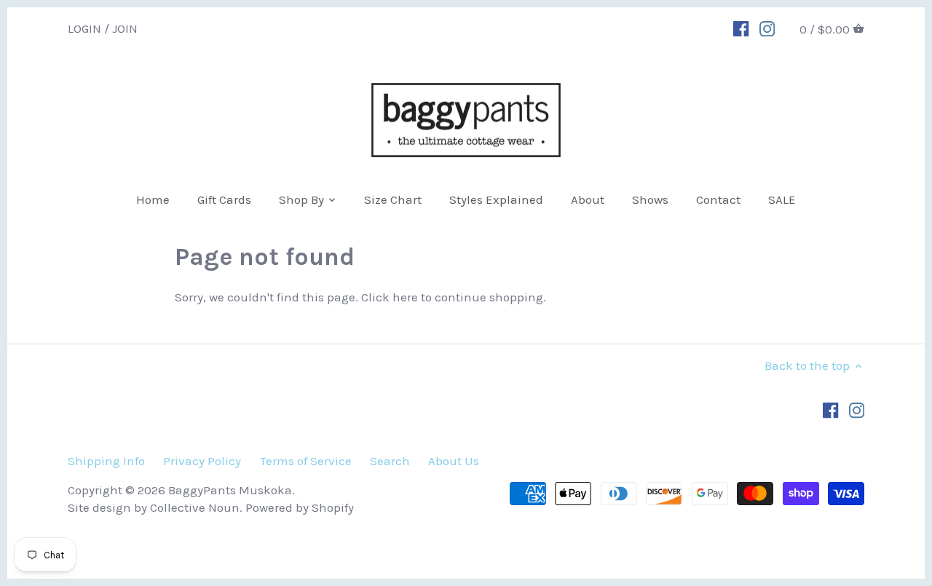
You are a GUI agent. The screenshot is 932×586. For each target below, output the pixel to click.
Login (84, 27)
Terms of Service (306, 461)
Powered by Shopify (299, 507)
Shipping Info (106, 461)
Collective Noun (195, 507)
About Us (453, 461)
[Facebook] (741, 27)
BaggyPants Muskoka (230, 490)
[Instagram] (767, 27)
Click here (389, 297)
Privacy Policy (202, 461)
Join (125, 27)
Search (390, 461)
